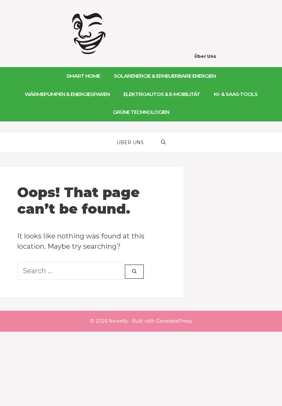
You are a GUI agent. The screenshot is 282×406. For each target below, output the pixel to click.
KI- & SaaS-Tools (236, 94)
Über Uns (205, 56)
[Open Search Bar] (163, 142)
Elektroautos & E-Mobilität (161, 94)
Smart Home (83, 76)
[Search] (134, 272)
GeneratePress (174, 321)
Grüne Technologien (141, 112)
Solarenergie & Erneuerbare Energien (165, 76)
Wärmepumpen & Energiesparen (67, 94)
